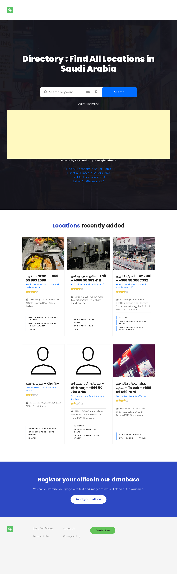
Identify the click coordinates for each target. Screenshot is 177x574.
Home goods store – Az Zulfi (133, 322)
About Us (69, 528)
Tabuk (142, 438)
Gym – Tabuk (126, 438)
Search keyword (45, 92)
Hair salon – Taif (84, 326)
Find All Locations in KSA (88, 177)
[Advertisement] (88, 134)
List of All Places (43, 528)
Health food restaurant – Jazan (43, 319)
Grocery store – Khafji (42, 428)
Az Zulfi (123, 317)
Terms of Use (41, 536)
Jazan (32, 329)
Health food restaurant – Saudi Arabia (43, 324)
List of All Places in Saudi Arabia (88, 173)
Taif (76, 329)
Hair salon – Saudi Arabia (84, 321)
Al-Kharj (79, 426)
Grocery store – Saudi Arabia (42, 433)
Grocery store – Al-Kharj (85, 431)
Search (119, 92)
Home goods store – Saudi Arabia (131, 328)
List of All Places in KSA (88, 181)
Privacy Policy (71, 536)
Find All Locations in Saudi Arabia (88, 169)
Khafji (32, 438)
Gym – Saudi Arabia (130, 434)
